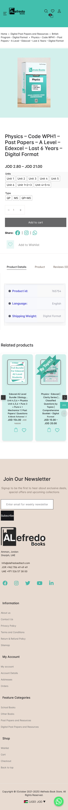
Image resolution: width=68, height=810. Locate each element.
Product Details (16, 267)
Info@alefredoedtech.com (16, 563)
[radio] (10, 178)
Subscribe (7, 515)
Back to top (7, 767)
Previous (3, 397)
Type (8, 193)
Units (8, 173)
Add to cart (35, 222)
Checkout (6, 761)
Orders (4, 686)
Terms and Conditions (12, 632)
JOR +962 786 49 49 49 (15, 567)
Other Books (7, 713)
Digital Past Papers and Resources (29, 33)
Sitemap (5, 645)
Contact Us (7, 619)
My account (7, 666)
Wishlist (5, 748)
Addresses (6, 679)
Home (4, 33)
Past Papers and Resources (16, 720)
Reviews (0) (60, 267)
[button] (5, 13)
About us (5, 612)
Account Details (9, 673)
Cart (3, 754)
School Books (8, 707)
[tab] (15, 267)
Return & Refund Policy (13, 638)
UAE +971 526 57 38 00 (14, 571)
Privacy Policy (8, 625)
